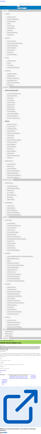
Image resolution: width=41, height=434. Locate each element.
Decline (1, 432)
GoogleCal (4, 370)
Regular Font (4, 382)
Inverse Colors (4, 379)
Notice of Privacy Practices (15, 374)
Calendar (1, 370)
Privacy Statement (23, 374)
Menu (18, 6)
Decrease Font (33, 376)
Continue (5, 432)
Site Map (15, 375)
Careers (8, 374)
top (0, 372)
